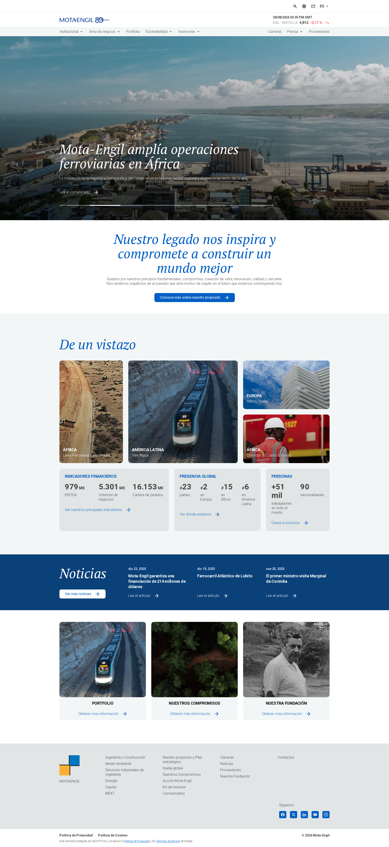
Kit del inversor (174, 787)
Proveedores (319, 31)
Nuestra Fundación (235, 776)
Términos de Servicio (168, 841)
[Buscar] (295, 6)
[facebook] (282, 814)
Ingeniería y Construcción (125, 757)
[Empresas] (304, 6)
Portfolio (133, 31)
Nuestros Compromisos (182, 774)
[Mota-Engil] (84, 20)
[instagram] (326, 814)
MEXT (110, 793)
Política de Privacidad (76, 835)
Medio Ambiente (118, 764)
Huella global (173, 768)
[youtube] (315, 814)
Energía (111, 781)
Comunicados (174, 793)
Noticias (226, 764)
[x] (293, 814)
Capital (110, 787)
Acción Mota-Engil (177, 781)
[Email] (313, 6)
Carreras (275, 31)
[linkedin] (304, 814)
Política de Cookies (113, 835)
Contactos (286, 757)
